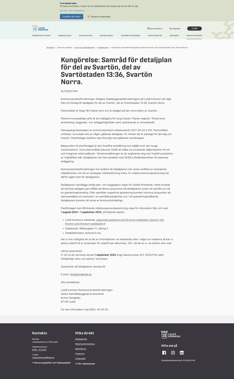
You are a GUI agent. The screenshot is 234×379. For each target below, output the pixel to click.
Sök (195, 28)
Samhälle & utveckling (130, 35)
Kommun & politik (194, 35)
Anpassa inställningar (100, 16)
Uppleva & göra (64, 35)
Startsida (50, 48)
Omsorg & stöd (85, 35)
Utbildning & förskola (41, 35)
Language (176, 28)
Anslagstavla (103, 48)
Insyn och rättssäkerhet (85, 48)
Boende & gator (106, 35)
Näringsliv (174, 35)
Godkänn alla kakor (72, 16)
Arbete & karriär (155, 35)
